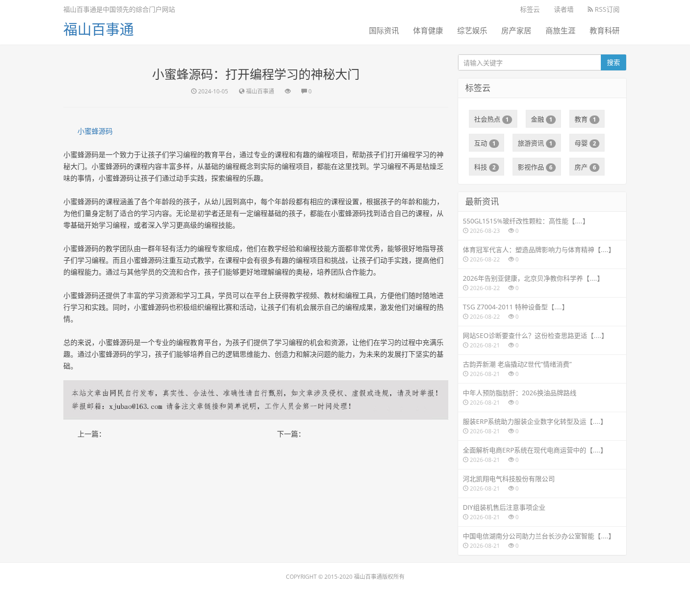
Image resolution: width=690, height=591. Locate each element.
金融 (541, 119)
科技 (485, 166)
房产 (585, 166)
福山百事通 (98, 28)
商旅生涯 (560, 30)
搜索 (613, 62)
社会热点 (491, 119)
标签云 (530, 9)
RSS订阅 (606, 9)
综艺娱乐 (472, 30)
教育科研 (605, 30)
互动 (485, 142)
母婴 (585, 142)
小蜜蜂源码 (95, 131)
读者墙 (564, 9)
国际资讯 (384, 30)
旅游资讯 (535, 142)
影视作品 (535, 166)
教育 (585, 119)
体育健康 (428, 30)
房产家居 (516, 30)
